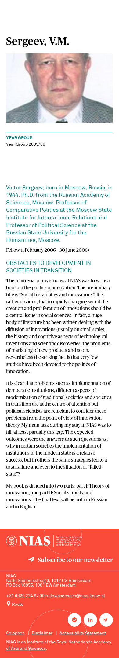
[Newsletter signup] (106, 620)
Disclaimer (42, 633)
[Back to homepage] (44, 541)
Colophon (15, 633)
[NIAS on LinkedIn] (90, 620)
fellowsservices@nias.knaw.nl (75, 596)
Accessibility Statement (83, 633)
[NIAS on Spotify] (74, 620)
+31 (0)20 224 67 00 (25, 596)
